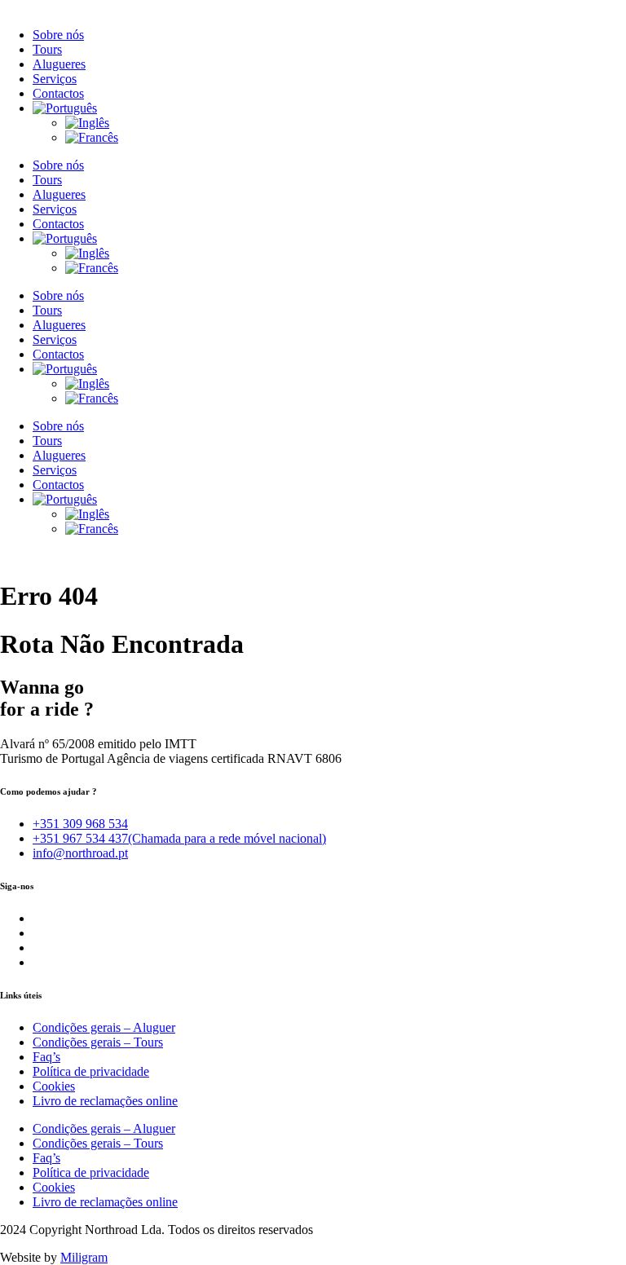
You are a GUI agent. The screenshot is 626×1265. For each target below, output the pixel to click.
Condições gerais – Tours (98, 1042)
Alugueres (59, 64)
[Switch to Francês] (91, 137)
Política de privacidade (91, 1071)
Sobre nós (58, 35)
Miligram (84, 1257)
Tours (47, 49)
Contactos (58, 93)
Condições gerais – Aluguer (104, 1027)
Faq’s (46, 1057)
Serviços (55, 79)
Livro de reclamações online (105, 1101)
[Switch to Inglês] (87, 123)
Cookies (54, 1086)
